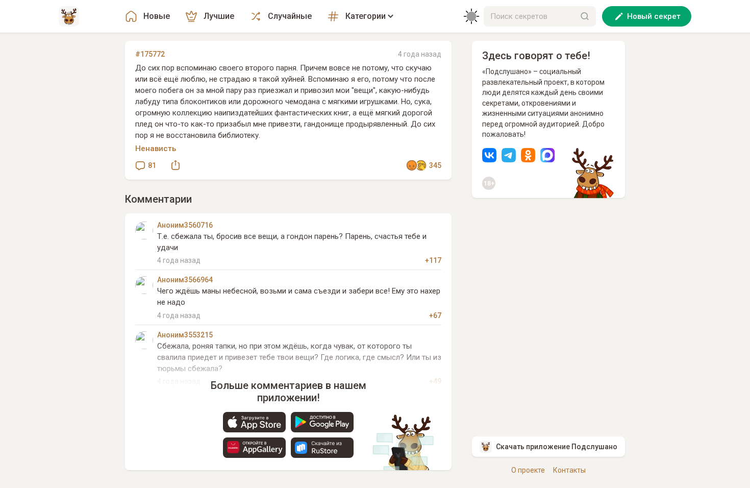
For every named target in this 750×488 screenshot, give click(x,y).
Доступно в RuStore (322, 447)
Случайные (290, 16)
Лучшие (219, 16)
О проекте (528, 470)
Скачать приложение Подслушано (556, 447)
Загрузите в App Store (254, 422)
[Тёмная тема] (471, 16)
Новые (156, 16)
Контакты (569, 470)
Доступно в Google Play (322, 422)
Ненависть (155, 148)
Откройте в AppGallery (254, 447)
